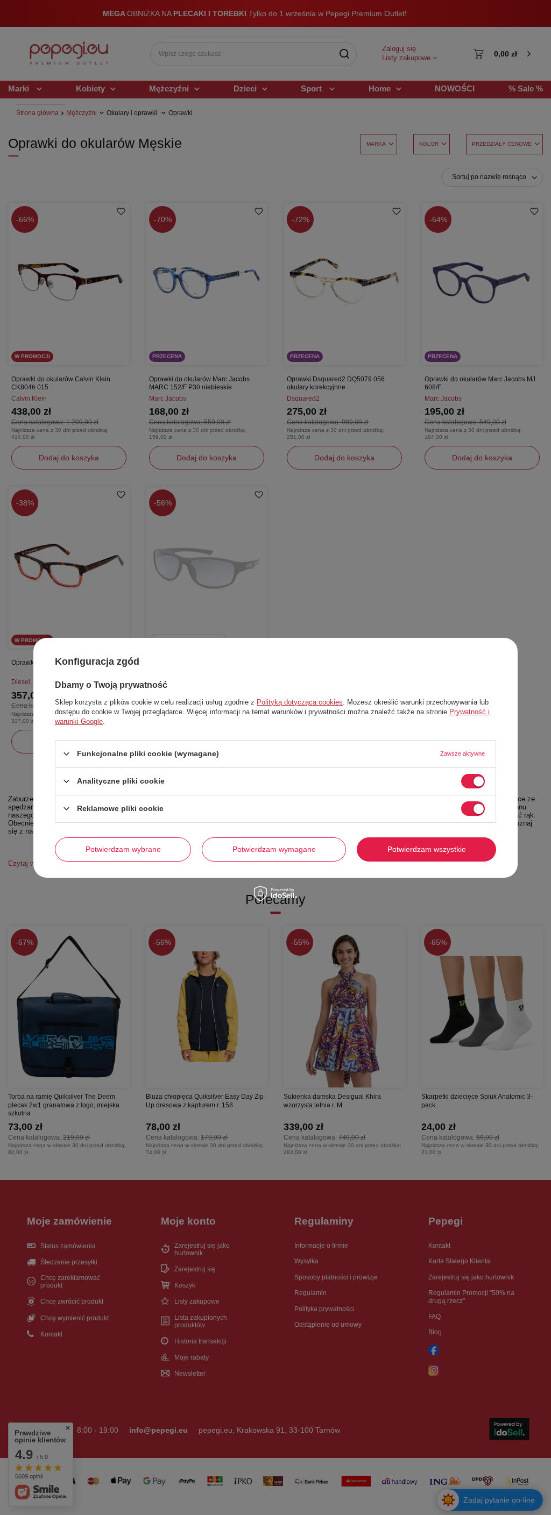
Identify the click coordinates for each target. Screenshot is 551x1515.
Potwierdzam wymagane (274, 849)
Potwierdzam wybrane (123, 849)
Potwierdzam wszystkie (426, 849)
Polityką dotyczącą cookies (300, 702)
